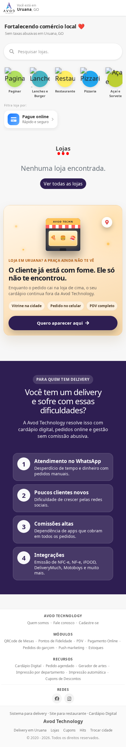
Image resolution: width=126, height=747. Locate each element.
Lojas (55, 730)
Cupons (69, 730)
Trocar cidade (101, 730)
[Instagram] (69, 698)
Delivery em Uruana (30, 730)
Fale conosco (63, 623)
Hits (83, 730)
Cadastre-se (89, 623)
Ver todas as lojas (63, 183)
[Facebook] (57, 698)
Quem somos (38, 623)
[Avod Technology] (9, 8)
